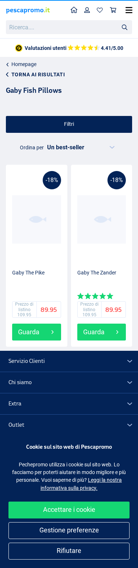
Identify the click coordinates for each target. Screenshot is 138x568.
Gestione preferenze (69, 530)
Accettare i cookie (69, 509)
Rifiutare (69, 550)
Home (74, 10)
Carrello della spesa (113, 10)
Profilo (87, 10)
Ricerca (124, 27)
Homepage (23, 64)
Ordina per (32, 147)
